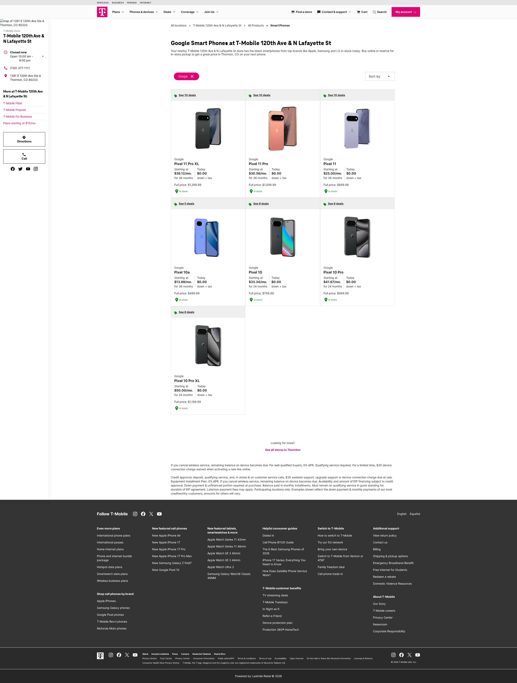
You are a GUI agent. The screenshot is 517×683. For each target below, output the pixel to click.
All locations (178, 25)
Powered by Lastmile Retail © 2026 (258, 676)
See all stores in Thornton (283, 449)
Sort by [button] (380, 76)
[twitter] (20, 168)
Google (183, 76)
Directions (24, 139)
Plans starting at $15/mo (19, 123)
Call (24, 156)
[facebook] (12, 168)
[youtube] (28, 168)
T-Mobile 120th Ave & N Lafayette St (217, 25)
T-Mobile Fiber (12, 103)
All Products (256, 25)
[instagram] (35, 168)
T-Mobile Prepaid (14, 110)
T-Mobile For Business (17, 116)
